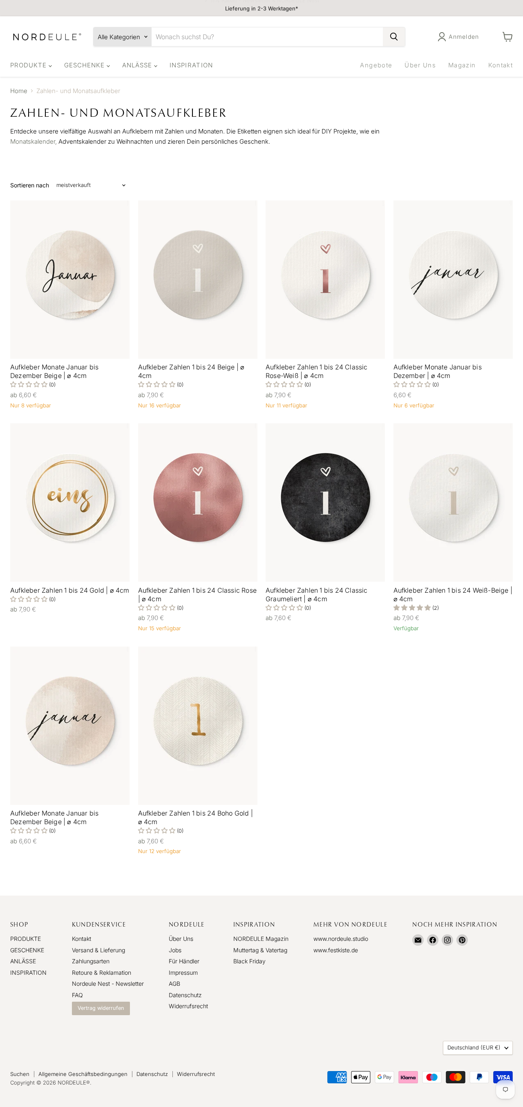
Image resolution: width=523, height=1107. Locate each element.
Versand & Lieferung (98, 950)
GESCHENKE (85, 65)
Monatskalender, (33, 141)
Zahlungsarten (91, 961)
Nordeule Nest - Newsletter (108, 983)
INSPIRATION (191, 65)
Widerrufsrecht (188, 1006)
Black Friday (249, 961)
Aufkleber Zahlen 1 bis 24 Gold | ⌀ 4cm (70, 590)
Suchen (19, 1074)
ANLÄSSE (138, 65)
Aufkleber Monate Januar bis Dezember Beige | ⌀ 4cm (54, 371)
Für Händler (184, 961)
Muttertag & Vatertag (260, 950)
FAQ (77, 994)
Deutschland (474, 1047)
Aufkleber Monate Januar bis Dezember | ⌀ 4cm (437, 371)
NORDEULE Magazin (260, 938)
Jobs (175, 950)
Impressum (183, 972)
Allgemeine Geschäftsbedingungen (82, 1074)
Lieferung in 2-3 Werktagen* (261, 8)
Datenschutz (185, 994)
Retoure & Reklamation (101, 972)
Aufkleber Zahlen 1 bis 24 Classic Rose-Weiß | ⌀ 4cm (317, 371)
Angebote (376, 65)
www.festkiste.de (335, 950)
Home (18, 90)
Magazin (462, 65)
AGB (174, 983)
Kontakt (500, 65)
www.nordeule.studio (340, 938)
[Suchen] (394, 36)
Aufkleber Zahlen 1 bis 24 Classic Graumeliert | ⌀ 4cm (317, 594)
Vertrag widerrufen (101, 1008)
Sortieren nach (29, 185)
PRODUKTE (29, 65)
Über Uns (420, 65)
